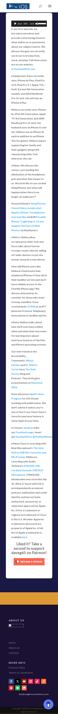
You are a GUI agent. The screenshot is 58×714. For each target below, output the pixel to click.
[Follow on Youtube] (24, 681)
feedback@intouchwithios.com (34, 694)
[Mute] (36, 23)
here (24, 537)
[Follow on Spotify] (17, 687)
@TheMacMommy (43, 436)
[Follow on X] (17, 681)
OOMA (31, 306)
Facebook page (24, 432)
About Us (14, 648)
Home (12, 642)
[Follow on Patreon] (24, 687)
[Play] (15, 23)
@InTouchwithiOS (21, 436)
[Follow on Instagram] (30, 681)
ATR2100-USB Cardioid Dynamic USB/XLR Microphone (27, 470)
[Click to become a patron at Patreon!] (29, 565)
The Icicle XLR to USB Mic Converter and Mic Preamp (28, 452)
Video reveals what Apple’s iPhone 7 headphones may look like (28, 212)
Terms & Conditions (21, 672)
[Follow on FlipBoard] (11, 687)
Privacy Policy (17, 667)
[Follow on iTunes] (43, 681)
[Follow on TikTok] (37, 681)
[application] (29, 24)
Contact (14, 653)
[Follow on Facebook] (11, 681)
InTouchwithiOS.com (23, 68)
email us (28, 427)
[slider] (41, 23)
